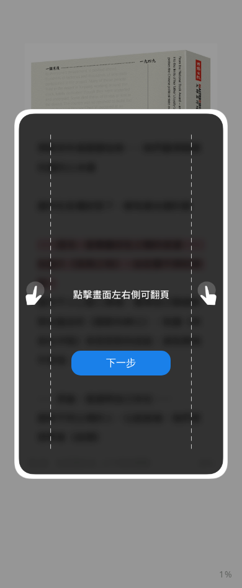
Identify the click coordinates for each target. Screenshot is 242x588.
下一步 (121, 362)
